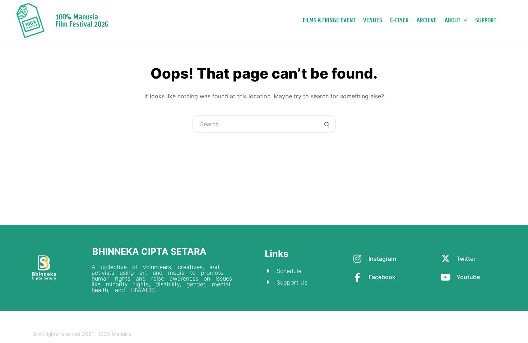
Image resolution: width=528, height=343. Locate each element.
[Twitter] (465, 334)
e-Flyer (399, 20)
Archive (427, 20)
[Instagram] (451, 334)
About (452, 20)
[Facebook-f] (479, 334)
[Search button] (327, 124)
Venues (372, 20)
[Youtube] (493, 334)
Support (485, 20)
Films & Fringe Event (329, 20)
